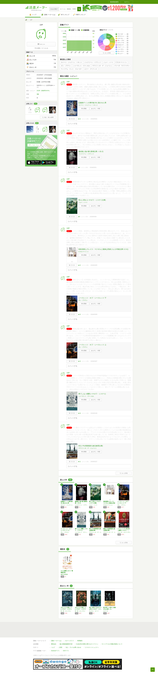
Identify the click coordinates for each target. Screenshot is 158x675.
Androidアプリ (55, 650)
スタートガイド (69, 640)
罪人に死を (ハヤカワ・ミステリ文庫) (92, 200)
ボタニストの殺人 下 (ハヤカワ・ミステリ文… (66, 609)
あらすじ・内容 (95, 108)
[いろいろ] (29, 132)
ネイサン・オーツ (94, 611)
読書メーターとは (56, 640)
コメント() (85, 119)
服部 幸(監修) (64, 574)
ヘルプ (53, 647)
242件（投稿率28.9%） (43, 90)
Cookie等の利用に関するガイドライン (87, 644)
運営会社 (53, 644)
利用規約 (79, 640)
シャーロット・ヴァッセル (81, 65)
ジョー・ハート (108, 62)
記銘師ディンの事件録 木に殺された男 (92, 103)
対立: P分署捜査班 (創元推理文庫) (90, 446)
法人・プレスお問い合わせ (73, 647)
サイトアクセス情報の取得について (112, 644)
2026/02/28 (94, 413)
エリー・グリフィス (90, 69)
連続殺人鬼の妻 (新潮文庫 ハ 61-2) (90, 151)
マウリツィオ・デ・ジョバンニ (102, 65)
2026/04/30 (93, 216)
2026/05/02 (94, 119)
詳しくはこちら (34, 145)
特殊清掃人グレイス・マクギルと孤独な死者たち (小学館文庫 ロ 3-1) (103, 249)
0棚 (38, 94)
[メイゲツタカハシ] (29, 113)
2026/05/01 (93, 167)
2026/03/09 (94, 314)
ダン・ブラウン (66, 65)
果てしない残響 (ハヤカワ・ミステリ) (92, 394)
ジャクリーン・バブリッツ (92, 62)
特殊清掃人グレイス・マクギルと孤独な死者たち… (109, 503)
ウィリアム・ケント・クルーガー (71, 69)
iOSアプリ (66, 650)
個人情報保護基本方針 (66, 644)
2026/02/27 (94, 461)
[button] (79, 9)
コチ (68, 82)
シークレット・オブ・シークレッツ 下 (92, 298)
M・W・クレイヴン (66, 611)
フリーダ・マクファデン (122, 65)
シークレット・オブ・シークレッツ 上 (92, 345)
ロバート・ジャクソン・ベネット (71, 62)
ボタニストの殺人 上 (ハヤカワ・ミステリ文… (80, 609)
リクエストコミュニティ (92, 647)
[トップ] (26, 20)
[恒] (37, 113)
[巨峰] (52, 113)
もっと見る (108, 53)
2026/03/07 (94, 361)
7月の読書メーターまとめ (41, 48)
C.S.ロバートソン (121, 62)
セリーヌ (105, 611)
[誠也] (44, 113)
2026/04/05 (94, 265)
